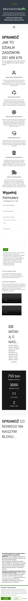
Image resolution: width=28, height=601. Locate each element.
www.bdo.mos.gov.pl (8, 577)
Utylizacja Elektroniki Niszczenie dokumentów (14, 19)
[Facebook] (12, 4)
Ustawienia (24, 598)
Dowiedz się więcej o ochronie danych (9, 595)
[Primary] (14, 27)
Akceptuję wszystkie (6, 598)
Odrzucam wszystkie (16, 598)
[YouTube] (15, 4)
